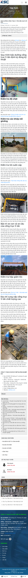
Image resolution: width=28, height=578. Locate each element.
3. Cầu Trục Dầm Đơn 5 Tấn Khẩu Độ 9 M (12, 504)
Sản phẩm (5, 548)
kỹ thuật (17, 40)
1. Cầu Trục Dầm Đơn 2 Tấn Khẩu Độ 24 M (12, 498)
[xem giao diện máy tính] (22, 2)
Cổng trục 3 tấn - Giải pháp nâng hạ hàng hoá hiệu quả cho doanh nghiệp (14, 410)
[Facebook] (10, 539)
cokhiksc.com (11, 390)
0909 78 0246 (9, 531)
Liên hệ (4, 559)
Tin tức (4, 553)
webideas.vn (14, 571)
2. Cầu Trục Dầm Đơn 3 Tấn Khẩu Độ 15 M (12, 501)
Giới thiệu (5, 546)
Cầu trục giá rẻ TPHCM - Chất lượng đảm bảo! (14, 418)
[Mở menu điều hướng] (25, 2)
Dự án (4, 555)
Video (3, 557)
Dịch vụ (4, 551)
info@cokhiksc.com (10, 533)
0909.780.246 (11, 465)
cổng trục (23, 40)
